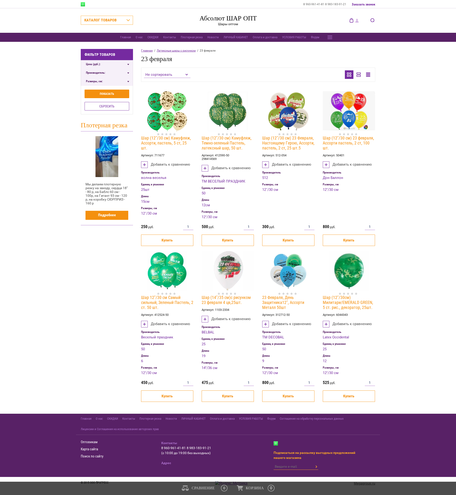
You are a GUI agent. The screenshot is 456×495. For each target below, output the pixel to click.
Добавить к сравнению (170, 164)
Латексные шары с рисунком (176, 50)
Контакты (169, 37)
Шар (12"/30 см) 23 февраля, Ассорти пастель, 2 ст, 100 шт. (348, 142)
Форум (315, 37)
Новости (213, 37)
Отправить (316, 467)
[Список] (358, 74)
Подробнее (107, 215)
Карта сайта (89, 449)
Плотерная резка (192, 37)
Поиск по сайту (92, 456)
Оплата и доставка (265, 37)
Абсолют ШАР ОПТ (228, 18)
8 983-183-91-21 (335, 4)
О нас (139, 37)
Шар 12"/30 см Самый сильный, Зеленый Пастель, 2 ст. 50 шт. (167, 302)
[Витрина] (349, 74)
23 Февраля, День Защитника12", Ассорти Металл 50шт (283, 302)
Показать (107, 94)
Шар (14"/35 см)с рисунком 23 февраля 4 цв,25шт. (226, 300)
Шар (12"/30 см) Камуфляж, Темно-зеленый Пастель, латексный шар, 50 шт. (227, 142)
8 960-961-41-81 (314, 4)
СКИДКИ (152, 37)
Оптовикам (89, 442)
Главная (125, 37)
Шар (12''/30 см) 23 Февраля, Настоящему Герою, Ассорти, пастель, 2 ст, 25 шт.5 (288, 142)
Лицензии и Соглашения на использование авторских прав (120, 429)
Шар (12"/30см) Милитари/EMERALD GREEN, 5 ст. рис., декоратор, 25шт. (348, 302)
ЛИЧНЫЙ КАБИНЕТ (235, 37)
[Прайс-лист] (368, 74)
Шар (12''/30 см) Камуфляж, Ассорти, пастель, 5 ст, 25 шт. (166, 142)
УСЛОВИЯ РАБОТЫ (294, 37)
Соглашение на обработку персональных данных (312, 418)
